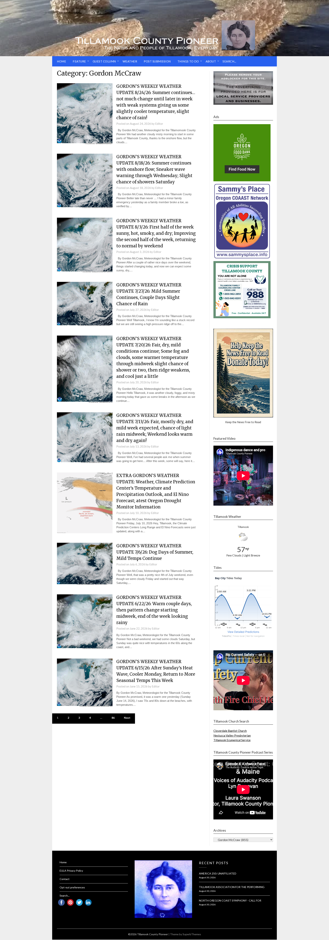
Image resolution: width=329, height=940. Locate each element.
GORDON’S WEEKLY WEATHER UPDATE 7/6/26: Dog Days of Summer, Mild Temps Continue (154, 552)
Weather (130, 61)
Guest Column (104, 61)
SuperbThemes (192, 934)
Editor (159, 123)
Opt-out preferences (72, 887)
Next (127, 717)
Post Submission (157, 61)
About (211, 61)
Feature (79, 61)
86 (113, 717)
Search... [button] (229, 61)
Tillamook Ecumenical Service (232, 740)
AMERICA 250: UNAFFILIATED (217, 873)
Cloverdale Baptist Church (230, 730)
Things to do (188, 61)
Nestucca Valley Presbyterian (232, 735)
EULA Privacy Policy (71, 870)
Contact (64, 879)
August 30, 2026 (207, 877)
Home (61, 61)
